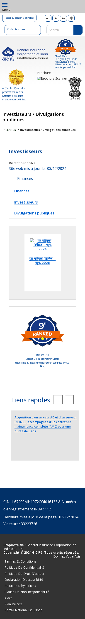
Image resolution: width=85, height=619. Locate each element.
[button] (23, 30)
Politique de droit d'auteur (24, 573)
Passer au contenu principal (19, 17)
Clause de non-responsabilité (27, 592)
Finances (21, 191)
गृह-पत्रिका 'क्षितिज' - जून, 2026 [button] (42, 260)
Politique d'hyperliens (20, 585)
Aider (8, 598)
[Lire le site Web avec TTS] (71, 18)
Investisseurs (26, 202)
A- (63, 18)
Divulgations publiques (34, 213)
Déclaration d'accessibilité (24, 579)
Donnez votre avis (66, 556)
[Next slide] (69, 399)
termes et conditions (20, 561)
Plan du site (13, 604)
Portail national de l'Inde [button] (23, 610)
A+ (48, 18)
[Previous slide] (58, 399)
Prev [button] (15, 262)
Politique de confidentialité (24, 567)
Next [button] (70, 262)
